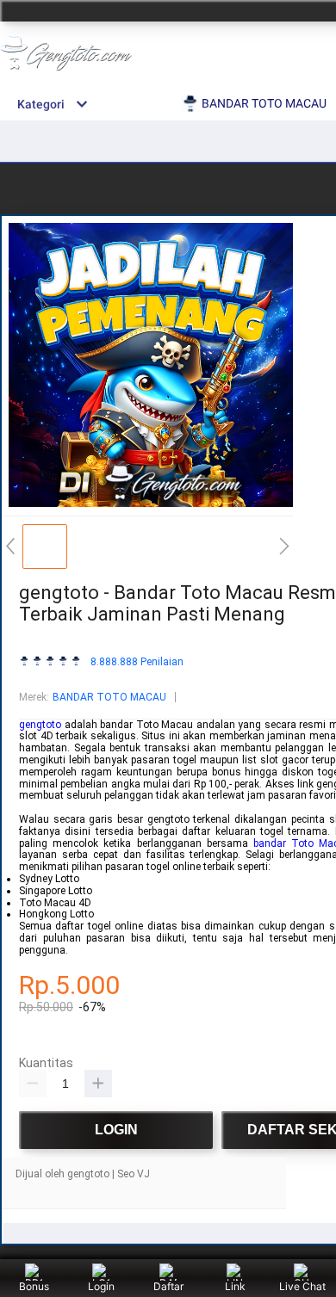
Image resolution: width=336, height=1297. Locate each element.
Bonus (34, 1286)
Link (235, 1286)
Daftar (168, 1286)
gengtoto (40, 725)
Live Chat (302, 1286)
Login (101, 1286)
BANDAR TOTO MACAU (109, 697)
